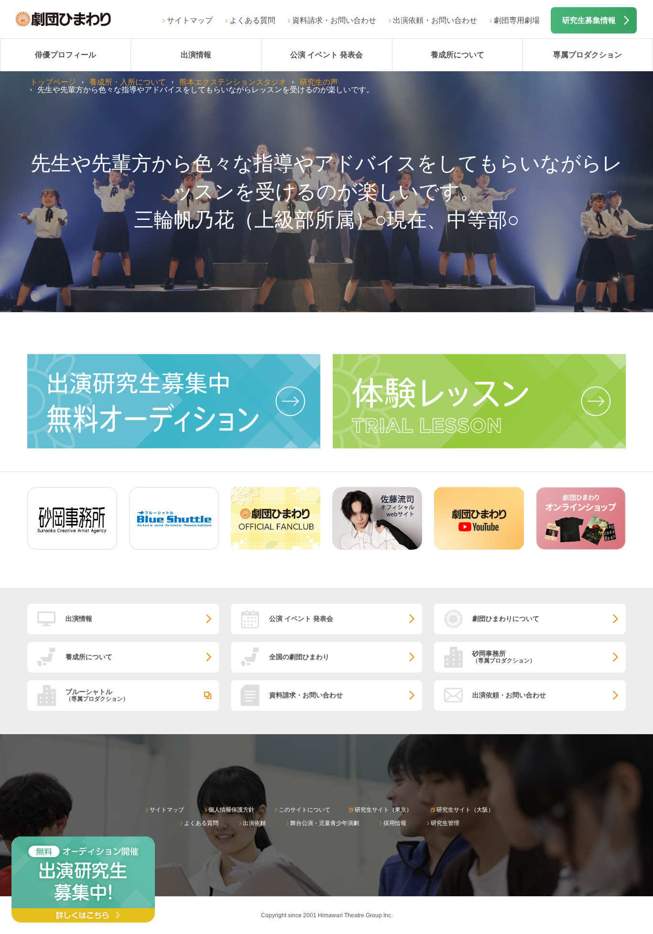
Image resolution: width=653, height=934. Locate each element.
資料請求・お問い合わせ (334, 20)
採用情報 (394, 823)
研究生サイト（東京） (383, 809)
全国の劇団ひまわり (299, 657)
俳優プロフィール (65, 55)
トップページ (53, 82)
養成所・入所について (127, 82)
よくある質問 (252, 20)
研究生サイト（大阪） (465, 809)
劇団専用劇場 (517, 20)
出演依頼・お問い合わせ (435, 20)
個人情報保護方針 (231, 809)
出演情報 (196, 55)
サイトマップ (190, 20)
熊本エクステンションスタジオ (232, 82)
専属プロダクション (587, 55)
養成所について (457, 55)
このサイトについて (304, 809)
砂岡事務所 (503, 656)
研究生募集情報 (589, 20)
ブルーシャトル (97, 695)
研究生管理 (445, 823)
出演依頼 (254, 823)
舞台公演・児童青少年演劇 (324, 823)
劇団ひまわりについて (505, 618)
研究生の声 (319, 82)
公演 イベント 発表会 (326, 55)
